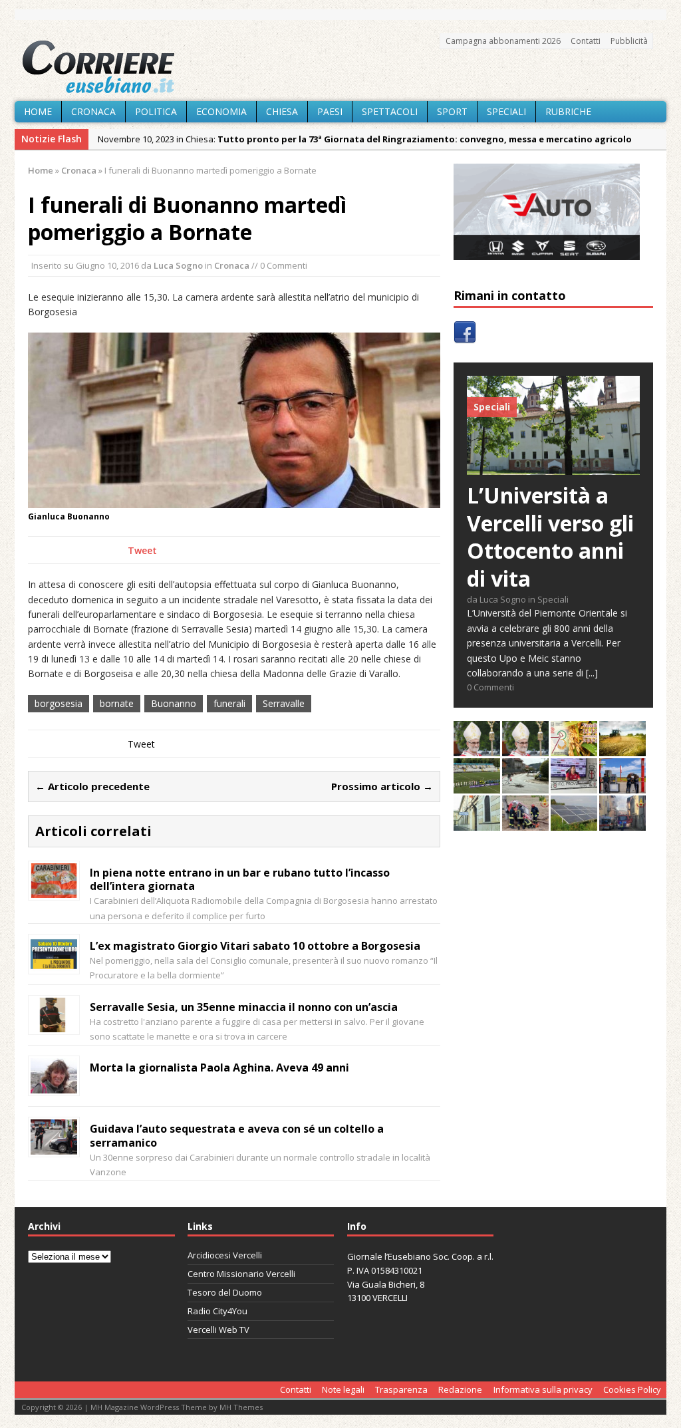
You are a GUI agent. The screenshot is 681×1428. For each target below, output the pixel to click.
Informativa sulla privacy (543, 1389)
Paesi (329, 111)
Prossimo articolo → (382, 786)
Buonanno (173, 703)
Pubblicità (629, 41)
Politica (156, 111)
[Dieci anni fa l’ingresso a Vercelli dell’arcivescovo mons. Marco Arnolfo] (477, 748)
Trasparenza (401, 1389)
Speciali (506, 111)
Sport (452, 111)
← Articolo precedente (92, 786)
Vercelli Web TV (218, 1330)
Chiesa (282, 111)
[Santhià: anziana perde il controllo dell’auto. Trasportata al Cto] (525, 823)
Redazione (460, 1389)
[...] (592, 672)
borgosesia (58, 703)
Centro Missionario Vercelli (241, 1274)
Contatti (586, 41)
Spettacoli (390, 111)
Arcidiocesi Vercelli (225, 1255)
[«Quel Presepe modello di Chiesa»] (525, 748)
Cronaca (93, 111)
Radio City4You (217, 1311)
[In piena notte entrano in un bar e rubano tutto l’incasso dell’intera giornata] (54, 890)
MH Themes (241, 1407)
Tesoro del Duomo (225, 1292)
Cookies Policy (632, 1389)
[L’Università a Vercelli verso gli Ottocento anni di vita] (553, 467)
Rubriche (568, 111)
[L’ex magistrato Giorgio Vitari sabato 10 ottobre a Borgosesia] (54, 963)
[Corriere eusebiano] (340, 67)
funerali (229, 703)
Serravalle (284, 703)
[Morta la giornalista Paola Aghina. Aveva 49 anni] (54, 1085)
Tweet (142, 550)
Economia (221, 111)
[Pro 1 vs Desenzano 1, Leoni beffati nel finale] (477, 786)
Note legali (343, 1389)
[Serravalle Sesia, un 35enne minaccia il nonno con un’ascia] (54, 1024)
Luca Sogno (178, 265)
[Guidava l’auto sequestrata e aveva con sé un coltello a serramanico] (54, 1147)
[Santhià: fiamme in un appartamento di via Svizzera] (622, 823)
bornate (117, 703)
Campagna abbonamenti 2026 (503, 41)
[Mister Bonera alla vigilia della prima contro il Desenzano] (574, 786)
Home (38, 111)
